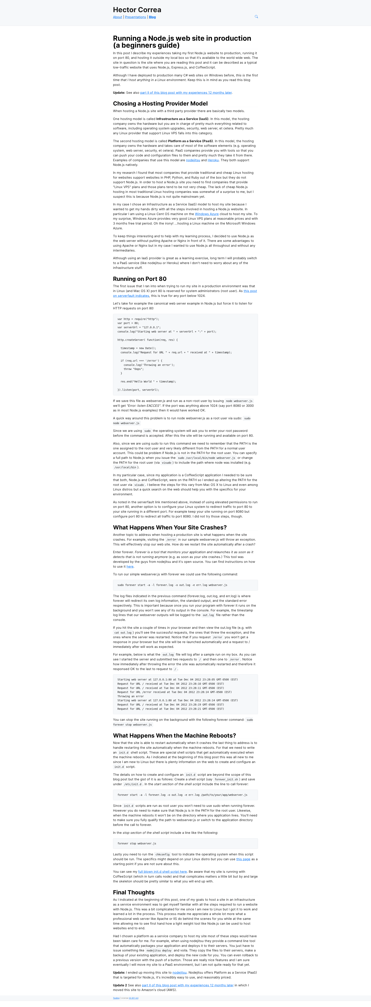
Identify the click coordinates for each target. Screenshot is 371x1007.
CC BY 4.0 (133, 998)
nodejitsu (193, 160)
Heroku (213, 160)
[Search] (256, 17)
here (130, 566)
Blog (152, 17)
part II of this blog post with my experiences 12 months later (186, 93)
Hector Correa (137, 9)
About (117, 17)
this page (243, 859)
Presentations (135, 17)
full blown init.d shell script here (162, 872)
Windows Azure (207, 214)
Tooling (116, 998)
